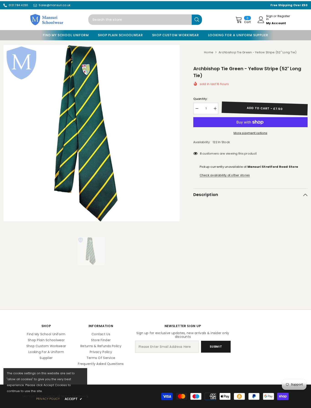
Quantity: (200, 99)
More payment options (250, 133)
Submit (216, 346)
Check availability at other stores (225, 175)
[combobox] (140, 19)
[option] (91, 133)
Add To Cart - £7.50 (265, 108)
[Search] (145, 19)
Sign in (269, 18)
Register (284, 16)
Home (208, 52)
